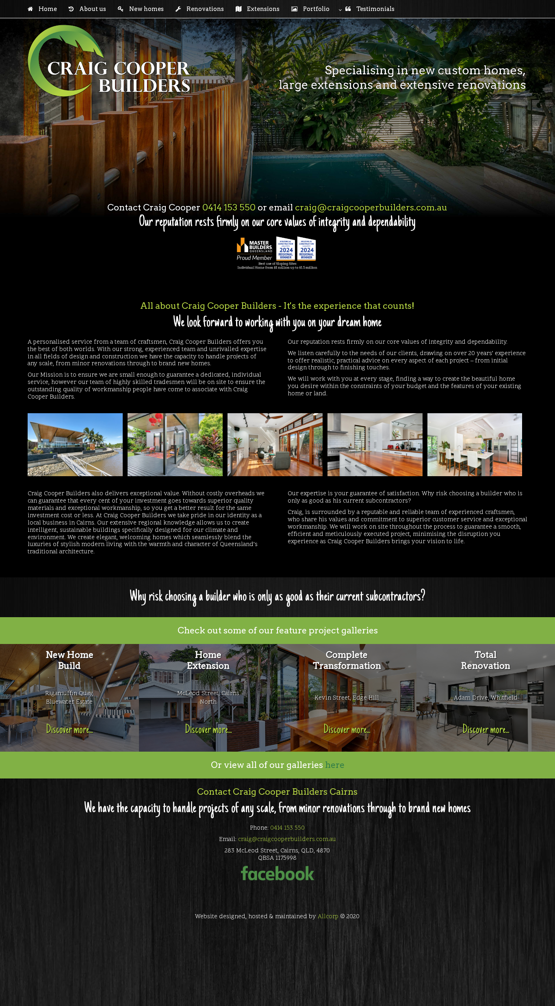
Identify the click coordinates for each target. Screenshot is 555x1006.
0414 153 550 (229, 207)
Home (48, 9)
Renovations (205, 9)
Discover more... (69, 730)
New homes (146, 9)
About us (93, 9)
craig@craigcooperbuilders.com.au (371, 207)
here (335, 764)
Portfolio (316, 9)
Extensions (263, 9)
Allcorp (328, 917)
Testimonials (373, 9)
